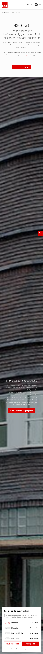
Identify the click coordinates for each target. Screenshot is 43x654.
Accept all (30, 643)
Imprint (18, 649)
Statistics (14, 628)
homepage (26, 55)
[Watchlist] (31, 5)
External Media (17, 633)
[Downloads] (28, 5)
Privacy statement (27, 649)
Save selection (12, 643)
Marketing (15, 638)
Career (13, 649)
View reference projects (21, 410)
